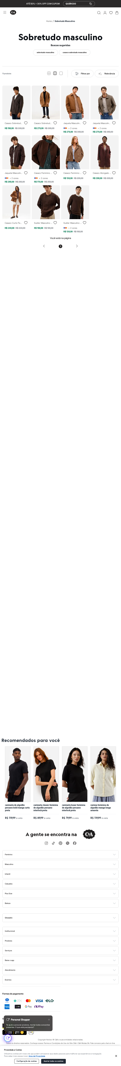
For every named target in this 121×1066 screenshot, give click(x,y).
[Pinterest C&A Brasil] (60, 843)
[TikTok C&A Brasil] (53, 843)
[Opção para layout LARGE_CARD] (61, 74)
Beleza (7, 903)
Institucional (10, 931)
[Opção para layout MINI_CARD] (49, 74)
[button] (99, 12)
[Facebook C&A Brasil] (74, 843)
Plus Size (8, 893)
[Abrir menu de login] (105, 12)
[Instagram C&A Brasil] (46, 843)
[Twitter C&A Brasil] (67, 843)
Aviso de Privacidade (37, 1056)
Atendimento (10, 970)
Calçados (8, 884)
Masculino (9, 864)
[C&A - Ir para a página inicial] (13, 12)
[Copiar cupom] (90, 3)
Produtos (8, 941)
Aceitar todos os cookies (53, 1061)
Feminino (8, 854)
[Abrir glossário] (64, 918)
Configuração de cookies (27, 1061)
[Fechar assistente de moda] (49, 1019)
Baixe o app (9, 960)
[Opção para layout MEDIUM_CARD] (55, 74)
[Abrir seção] (65, 854)
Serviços (8, 950)
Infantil (7, 874)
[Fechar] (116, 1056)
